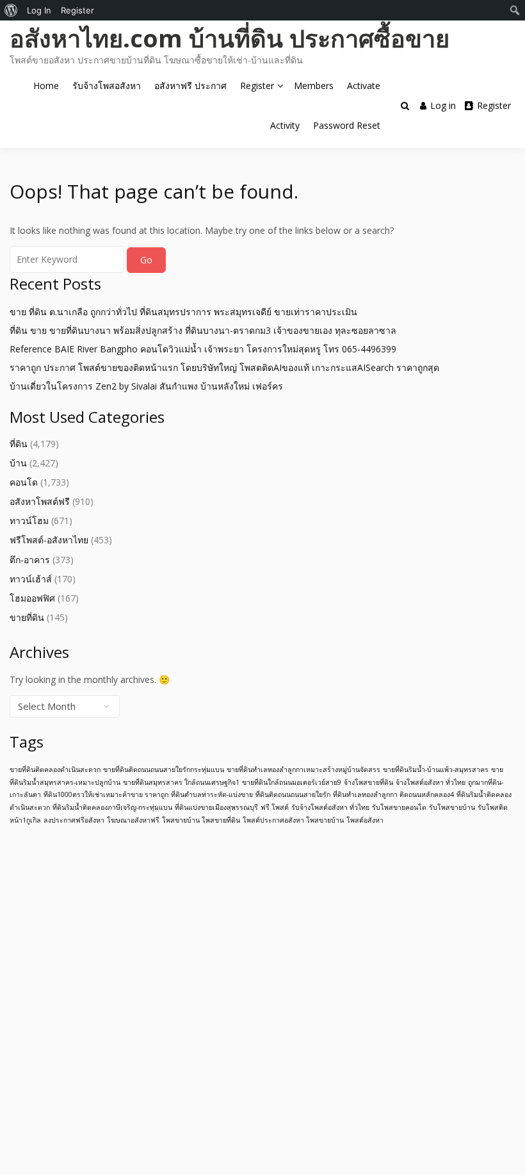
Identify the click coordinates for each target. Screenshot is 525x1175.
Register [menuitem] (77, 10)
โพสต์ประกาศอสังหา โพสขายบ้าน (293, 820)
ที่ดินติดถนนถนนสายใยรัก (292, 794)
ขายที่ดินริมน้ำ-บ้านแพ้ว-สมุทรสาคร (436, 769)
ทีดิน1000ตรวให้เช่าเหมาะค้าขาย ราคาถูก (106, 794)
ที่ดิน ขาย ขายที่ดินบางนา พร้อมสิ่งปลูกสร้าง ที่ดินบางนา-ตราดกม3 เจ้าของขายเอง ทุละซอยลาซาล (203, 330)
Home (46, 85)
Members (314, 85)
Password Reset (346, 125)
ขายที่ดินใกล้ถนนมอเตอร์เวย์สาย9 (291, 782)
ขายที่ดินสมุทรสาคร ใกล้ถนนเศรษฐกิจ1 (181, 782)
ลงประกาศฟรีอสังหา (74, 820)
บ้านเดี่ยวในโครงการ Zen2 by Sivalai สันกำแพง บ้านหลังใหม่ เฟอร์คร (146, 386)
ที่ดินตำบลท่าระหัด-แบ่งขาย (212, 794)
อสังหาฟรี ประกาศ (190, 85)
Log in (443, 105)
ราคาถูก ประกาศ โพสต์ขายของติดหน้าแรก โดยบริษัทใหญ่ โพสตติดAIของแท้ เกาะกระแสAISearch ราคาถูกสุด (224, 367)
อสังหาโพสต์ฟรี (40, 501)
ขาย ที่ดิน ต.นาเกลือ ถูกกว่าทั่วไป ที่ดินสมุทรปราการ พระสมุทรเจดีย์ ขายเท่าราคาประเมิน (183, 312)
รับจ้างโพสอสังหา (106, 85)
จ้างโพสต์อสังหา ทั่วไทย (430, 782)
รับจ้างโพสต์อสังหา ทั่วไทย (330, 807)
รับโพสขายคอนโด (399, 807)
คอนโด (24, 482)
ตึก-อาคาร (30, 560)
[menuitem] (11, 10)
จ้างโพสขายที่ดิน (368, 782)
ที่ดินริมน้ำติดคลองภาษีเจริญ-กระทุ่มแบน (112, 807)
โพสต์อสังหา (365, 820)
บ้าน (18, 463)
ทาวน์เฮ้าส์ (31, 579)
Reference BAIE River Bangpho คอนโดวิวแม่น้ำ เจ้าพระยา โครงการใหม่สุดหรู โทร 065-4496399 (203, 349)
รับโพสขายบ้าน (452, 807)
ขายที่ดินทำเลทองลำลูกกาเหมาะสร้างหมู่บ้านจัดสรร (303, 769)
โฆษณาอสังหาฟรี (133, 820)
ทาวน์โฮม (29, 520)
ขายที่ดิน (27, 617)
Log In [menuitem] (39, 10)
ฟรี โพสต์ (275, 807)
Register (257, 85)
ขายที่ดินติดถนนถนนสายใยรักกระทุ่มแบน (163, 769)
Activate (363, 85)
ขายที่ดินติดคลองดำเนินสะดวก (55, 769)
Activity (285, 125)
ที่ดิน (19, 444)
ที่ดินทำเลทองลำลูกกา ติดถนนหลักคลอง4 (393, 794)
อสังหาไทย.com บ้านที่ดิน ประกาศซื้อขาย (229, 37)
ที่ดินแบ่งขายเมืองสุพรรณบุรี (216, 807)
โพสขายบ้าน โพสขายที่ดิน (201, 820)
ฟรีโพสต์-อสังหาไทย (49, 540)
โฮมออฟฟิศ (32, 598)
